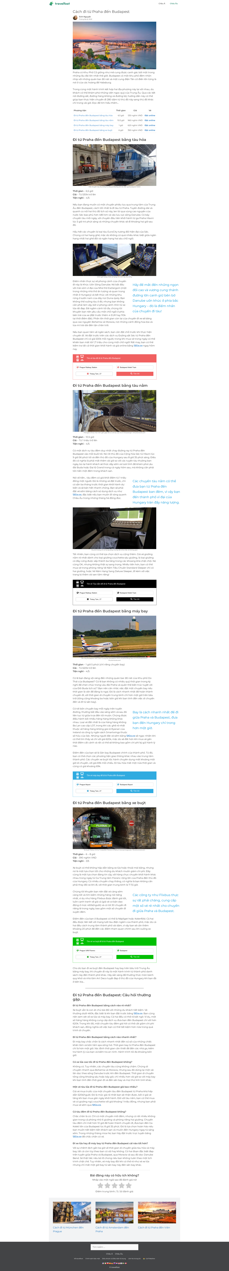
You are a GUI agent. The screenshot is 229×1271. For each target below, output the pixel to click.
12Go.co (138, 345)
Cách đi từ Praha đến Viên (154, 1227)
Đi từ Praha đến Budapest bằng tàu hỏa (93, 115)
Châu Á (162, 3)
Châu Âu (174, 3)
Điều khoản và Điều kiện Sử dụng (114, 1258)
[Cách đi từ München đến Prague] (72, 1221)
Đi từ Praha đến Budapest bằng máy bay (93, 125)
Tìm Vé (136, 374)
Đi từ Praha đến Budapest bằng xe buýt (93, 130)
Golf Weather (150, 1258)
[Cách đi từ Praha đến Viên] (157, 1221)
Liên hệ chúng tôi (134, 1258)
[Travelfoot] (60, 3)
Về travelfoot (78, 1258)
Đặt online (150, 115)
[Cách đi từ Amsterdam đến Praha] (115, 1221)
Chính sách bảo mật (92, 1258)
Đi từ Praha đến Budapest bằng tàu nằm (93, 120)
